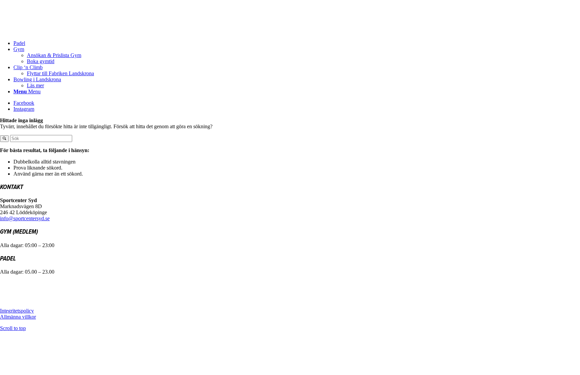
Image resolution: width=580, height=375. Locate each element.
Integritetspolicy (17, 311)
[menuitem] (296, 43)
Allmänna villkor (18, 317)
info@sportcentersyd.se (25, 218)
